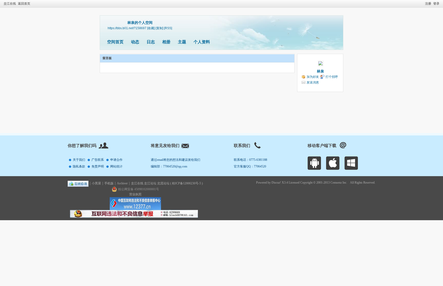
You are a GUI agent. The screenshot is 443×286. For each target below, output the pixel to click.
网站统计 (116, 166)
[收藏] (151, 28)
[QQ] (78, 183)
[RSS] (168, 28)
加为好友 (313, 77)
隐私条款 (79, 166)
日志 (151, 42)
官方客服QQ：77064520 (250, 166)
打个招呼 (332, 77)
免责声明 (98, 166)
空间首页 (115, 42)
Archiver (122, 183)
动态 (135, 42)
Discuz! (276, 182)
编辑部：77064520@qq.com (169, 166)
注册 (428, 3)
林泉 (320, 71)
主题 (182, 42)
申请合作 (116, 160)
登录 (436, 3)
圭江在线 (10, 3)
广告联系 (98, 160)
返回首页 (24, 3)
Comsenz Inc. (338, 182)
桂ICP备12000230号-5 (186, 183)
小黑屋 (96, 183)
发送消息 (313, 82)
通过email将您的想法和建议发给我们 (175, 160)
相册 (166, 42)
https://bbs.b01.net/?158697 (127, 28)
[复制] (159, 28)
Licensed (294, 182)
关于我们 (79, 160)
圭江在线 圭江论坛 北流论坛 (150, 183)
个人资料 (202, 42)
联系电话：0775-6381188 (250, 160)
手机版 (109, 183)
